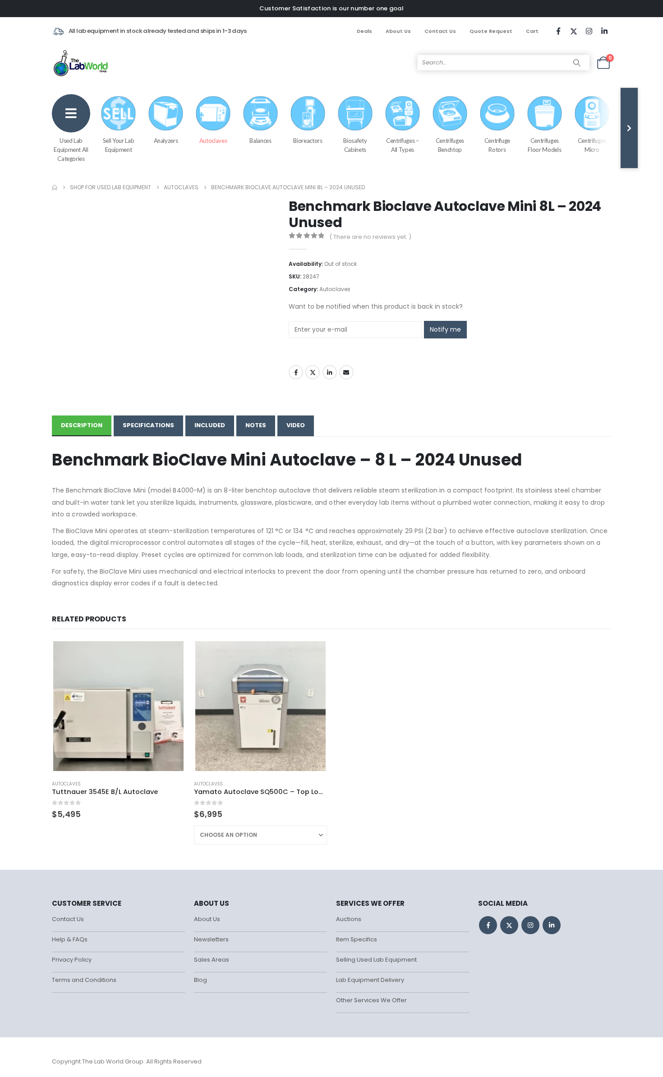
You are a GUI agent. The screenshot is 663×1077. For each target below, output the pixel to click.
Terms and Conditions (84, 980)
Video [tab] (295, 425)
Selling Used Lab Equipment (376, 959)
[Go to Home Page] (54, 187)
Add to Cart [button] (170, 655)
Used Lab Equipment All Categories (71, 149)
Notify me (445, 329)
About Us (398, 31)
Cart (532, 31)
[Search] (576, 62)
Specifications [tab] (148, 425)
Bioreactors (307, 140)
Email (346, 372)
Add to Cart (312, 655)
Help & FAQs (69, 939)
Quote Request (491, 31)
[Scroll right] (629, 128)
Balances (260, 140)
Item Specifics (356, 939)
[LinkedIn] (604, 31)
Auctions (348, 919)
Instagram (530, 925)
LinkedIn (329, 372)
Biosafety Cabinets (355, 145)
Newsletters (211, 939)
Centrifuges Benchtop (450, 145)
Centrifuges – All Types (402, 145)
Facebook (296, 372)
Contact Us (440, 31)
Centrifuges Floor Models (544, 145)
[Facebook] (558, 31)
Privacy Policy (72, 959)
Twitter (312, 372)
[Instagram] (589, 31)
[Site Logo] (81, 63)
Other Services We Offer (371, 1000)
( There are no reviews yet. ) (370, 237)
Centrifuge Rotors (497, 145)
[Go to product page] (118, 706)
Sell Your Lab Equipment (118, 145)
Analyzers (166, 140)
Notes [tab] (255, 425)
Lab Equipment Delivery (370, 980)
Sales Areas (211, 959)
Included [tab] (209, 425)
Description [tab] (81, 425)
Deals (364, 31)
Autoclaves (213, 140)
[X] (573, 31)
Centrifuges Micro (592, 145)
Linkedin (552, 925)
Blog (200, 980)
